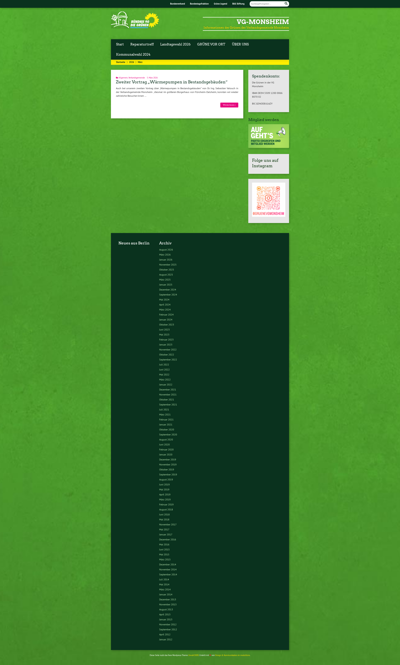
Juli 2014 (164, 579)
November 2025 (168, 264)
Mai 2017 (164, 529)
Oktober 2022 (166, 354)
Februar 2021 (166, 419)
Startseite (120, 62)
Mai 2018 (164, 519)
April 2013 (164, 614)
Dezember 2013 (167, 599)
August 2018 (166, 509)
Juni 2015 (164, 549)
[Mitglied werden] (268, 147)
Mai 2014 (164, 584)
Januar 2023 (165, 344)
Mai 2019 (164, 489)
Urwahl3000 (193, 655)
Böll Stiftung (238, 3)
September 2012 (168, 629)
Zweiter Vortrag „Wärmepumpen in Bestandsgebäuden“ (172, 81)
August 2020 (166, 439)
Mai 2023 (164, 334)
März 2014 (165, 589)
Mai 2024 (164, 299)
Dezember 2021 (167, 389)
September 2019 (168, 474)
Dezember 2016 (167, 539)
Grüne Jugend (220, 3)
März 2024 (165, 309)
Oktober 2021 (166, 399)
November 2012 (168, 624)
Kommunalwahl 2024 (133, 54)
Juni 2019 (164, 484)
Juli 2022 (164, 364)
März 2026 (165, 254)
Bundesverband (177, 3)
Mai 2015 (164, 554)
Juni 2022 (164, 369)
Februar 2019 (166, 504)
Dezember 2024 (167, 289)
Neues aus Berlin (134, 243)
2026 (131, 62)
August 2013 (166, 609)
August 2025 (166, 274)
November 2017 (168, 524)
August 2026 (166, 249)
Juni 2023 (164, 329)
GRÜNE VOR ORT (211, 44)
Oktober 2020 (166, 429)
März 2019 (165, 499)
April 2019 (164, 494)
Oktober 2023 (166, 324)
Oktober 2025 (166, 269)
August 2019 (166, 479)
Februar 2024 (166, 314)
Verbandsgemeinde (136, 77)
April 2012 (164, 634)
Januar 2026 (165, 259)
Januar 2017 (165, 534)
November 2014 (168, 569)
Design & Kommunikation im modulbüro (232, 655)
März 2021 (165, 414)
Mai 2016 (164, 544)
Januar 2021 (165, 424)
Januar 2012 (165, 639)
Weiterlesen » (229, 105)
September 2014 (168, 574)
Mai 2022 (164, 374)
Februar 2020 (166, 449)
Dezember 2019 (167, 459)
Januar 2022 (165, 384)
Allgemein (123, 77)
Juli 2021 (164, 409)
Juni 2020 (164, 444)
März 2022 (165, 379)
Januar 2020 (165, 454)
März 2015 (165, 559)
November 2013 (168, 604)
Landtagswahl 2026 (175, 44)
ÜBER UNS (240, 44)
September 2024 (168, 294)
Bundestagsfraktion (199, 3)
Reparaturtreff (142, 44)
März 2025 (165, 279)
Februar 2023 (166, 339)
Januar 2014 (165, 594)
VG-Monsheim (263, 22)
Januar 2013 (165, 619)
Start (120, 44)
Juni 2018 (164, 514)
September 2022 (168, 359)
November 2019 (168, 464)
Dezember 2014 (167, 564)
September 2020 (168, 434)
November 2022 (168, 349)
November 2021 (168, 394)
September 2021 (168, 404)
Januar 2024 (165, 319)
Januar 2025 (165, 284)
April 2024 (164, 304)
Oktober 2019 (166, 469)
